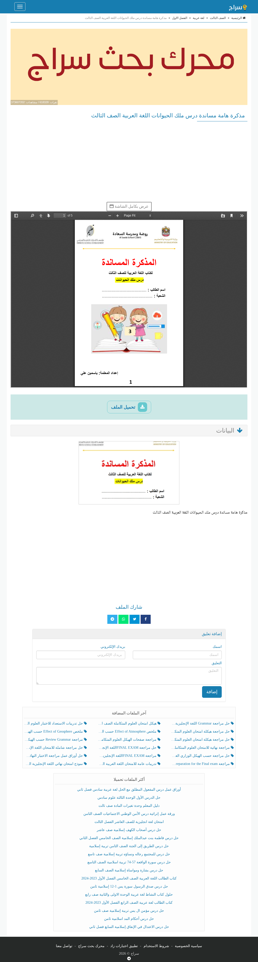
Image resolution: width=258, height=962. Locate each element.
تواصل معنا (64, 946)
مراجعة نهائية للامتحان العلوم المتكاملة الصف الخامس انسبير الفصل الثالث (201, 748)
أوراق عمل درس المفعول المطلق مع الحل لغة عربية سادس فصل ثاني (129, 789)
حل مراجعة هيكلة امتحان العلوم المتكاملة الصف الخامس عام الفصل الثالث (201, 739)
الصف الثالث (218, 18)
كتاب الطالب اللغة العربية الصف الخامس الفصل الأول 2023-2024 (129, 878)
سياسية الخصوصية (188, 946)
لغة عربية (198, 18)
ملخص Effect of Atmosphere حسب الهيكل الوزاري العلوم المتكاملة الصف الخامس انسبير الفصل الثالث (127, 731)
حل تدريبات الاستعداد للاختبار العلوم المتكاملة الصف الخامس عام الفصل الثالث (54, 723)
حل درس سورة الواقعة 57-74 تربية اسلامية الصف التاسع (129, 862)
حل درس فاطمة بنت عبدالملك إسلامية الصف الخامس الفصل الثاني (129, 838)
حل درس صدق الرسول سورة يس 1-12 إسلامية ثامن (129, 886)
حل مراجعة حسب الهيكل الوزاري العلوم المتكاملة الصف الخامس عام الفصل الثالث (201, 756)
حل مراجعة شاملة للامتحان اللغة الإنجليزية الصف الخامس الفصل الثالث (54, 748)
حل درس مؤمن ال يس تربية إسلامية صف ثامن (129, 911)
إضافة (211, 691)
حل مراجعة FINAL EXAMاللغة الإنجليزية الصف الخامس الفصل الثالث (127, 748)
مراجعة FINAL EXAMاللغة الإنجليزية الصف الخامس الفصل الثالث (127, 756)
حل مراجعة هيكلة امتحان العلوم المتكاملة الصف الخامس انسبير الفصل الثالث (201, 731)
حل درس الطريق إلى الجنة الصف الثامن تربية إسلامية (129, 846)
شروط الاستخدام (156, 946)
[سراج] (237, 6)
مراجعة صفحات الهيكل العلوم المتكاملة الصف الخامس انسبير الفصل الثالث (127, 739)
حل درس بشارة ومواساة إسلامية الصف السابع (129, 870)
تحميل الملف (124, 407)
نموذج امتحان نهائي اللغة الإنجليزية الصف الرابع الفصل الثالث (54, 764)
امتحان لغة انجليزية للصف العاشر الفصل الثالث (129, 822)
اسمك (217, 647)
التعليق (217, 663)
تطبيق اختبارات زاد (124, 946)
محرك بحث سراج (91, 946)
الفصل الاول (179, 18)
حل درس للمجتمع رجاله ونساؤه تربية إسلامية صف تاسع (129, 854)
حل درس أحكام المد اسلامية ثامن (129, 919)
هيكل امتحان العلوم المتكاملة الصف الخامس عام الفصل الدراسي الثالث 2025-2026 (127, 723)
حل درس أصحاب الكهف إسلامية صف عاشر (129, 830)
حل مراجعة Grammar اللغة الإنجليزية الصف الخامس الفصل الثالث (201, 723)
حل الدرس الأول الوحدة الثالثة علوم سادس (129, 797)
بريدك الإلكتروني (113, 647)
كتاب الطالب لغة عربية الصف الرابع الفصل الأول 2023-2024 (129, 902)
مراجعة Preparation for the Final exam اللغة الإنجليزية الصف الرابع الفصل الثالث (201, 764)
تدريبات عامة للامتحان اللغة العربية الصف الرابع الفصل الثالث (127, 764)
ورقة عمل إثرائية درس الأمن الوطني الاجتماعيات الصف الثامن (129, 814)
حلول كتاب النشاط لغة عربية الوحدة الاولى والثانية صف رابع (129, 894)
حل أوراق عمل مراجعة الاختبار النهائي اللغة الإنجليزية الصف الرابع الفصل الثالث (54, 756)
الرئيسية (237, 18)
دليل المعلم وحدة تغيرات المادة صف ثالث (129, 806)
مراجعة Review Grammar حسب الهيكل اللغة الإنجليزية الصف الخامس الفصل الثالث (54, 739)
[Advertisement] (129, 161)
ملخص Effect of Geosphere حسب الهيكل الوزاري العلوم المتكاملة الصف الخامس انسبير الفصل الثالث (54, 731)
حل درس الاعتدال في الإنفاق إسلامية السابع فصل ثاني (129, 927)
